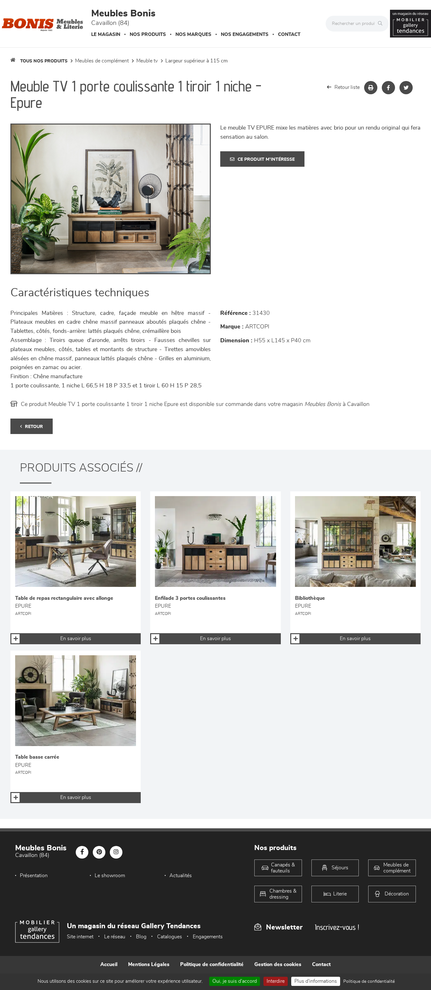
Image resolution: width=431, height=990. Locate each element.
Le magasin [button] (105, 34)
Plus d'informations (315, 981)
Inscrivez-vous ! (337, 927)
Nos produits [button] (148, 34)
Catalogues (169, 936)
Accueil (108, 964)
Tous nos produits (44, 61)
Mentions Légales (148, 964)
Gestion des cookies (277, 964)
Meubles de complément (102, 60)
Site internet (80, 936)
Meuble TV (147, 60)
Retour (34, 427)
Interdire (276, 981)
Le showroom (110, 875)
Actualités (180, 875)
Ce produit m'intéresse (266, 159)
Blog (141, 936)
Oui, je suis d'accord (234, 981)
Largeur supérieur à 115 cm (196, 60)
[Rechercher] (382, 24)
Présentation (34, 875)
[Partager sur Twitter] (406, 87)
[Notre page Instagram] (116, 852)
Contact (289, 34)
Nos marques (193, 34)
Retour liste (347, 87)
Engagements (208, 936)
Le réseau (114, 936)
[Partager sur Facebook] (388, 87)
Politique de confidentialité (212, 964)
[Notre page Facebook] (82, 852)
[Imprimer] (370, 87)
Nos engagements (245, 34)
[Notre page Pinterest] (99, 852)
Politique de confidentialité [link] (369, 981)
